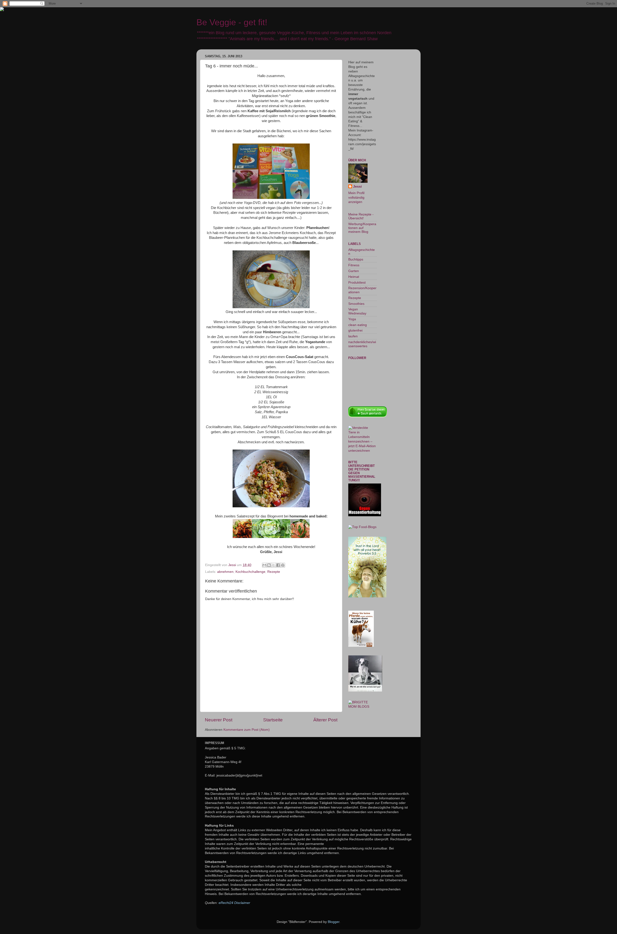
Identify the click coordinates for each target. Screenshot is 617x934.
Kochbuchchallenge (250, 572)
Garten (353, 271)
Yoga (352, 319)
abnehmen (225, 572)
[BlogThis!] (269, 565)
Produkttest (357, 282)
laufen (353, 336)
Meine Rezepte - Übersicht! (361, 216)
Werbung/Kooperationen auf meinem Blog (362, 228)
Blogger (333, 922)
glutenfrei (355, 330)
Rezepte (273, 572)
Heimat (353, 277)
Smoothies (356, 304)
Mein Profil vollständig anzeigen (356, 197)
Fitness (353, 265)
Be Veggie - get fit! (231, 22)
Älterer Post (325, 719)
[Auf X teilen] (273, 565)
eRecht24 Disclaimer (234, 903)
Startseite (273, 719)
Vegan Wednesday (357, 311)
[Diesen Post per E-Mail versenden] (264, 565)
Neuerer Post (218, 719)
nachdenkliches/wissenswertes (362, 344)
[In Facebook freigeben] (278, 565)
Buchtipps (355, 259)
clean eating (357, 325)
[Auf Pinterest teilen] (282, 565)
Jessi (357, 186)
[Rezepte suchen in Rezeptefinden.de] (362, 527)
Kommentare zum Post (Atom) (246, 730)
